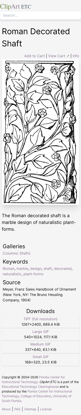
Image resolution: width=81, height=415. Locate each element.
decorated (63, 268)
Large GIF (40, 331)
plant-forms (33, 274)
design (35, 268)
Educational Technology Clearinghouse (30, 386)
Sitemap (30, 409)
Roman (8, 268)
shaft (47, 268)
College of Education (36, 396)
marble (22, 268)
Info (76, 56)
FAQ (17, 409)
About (6, 409)
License (46, 409)
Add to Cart (34, 56)
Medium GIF (40, 344)
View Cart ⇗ (58, 56)
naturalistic (12, 274)
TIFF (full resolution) (40, 319)
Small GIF (41, 356)
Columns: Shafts (16, 253)
